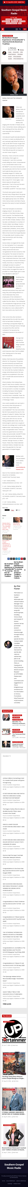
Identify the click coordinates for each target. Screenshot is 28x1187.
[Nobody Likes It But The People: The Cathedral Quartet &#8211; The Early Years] (7, 519)
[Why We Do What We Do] (17, 519)
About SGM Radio (10, 1181)
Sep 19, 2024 (7, 1117)
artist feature (16, 729)
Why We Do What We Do (16, 524)
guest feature (16, 717)
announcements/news (9, 1021)
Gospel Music (9, 19)
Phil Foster (13, 48)
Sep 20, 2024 (8, 1081)
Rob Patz (15, 1045)
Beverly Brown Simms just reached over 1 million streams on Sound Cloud (14, 1150)
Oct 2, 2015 (15, 737)
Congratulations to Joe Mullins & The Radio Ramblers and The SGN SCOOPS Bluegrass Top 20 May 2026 (14, 950)
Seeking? (10, 1183)
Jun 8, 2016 (15, 725)
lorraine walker (14, 21)
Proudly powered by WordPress (10, 1176)
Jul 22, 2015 (15, 747)
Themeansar (14, 1177)
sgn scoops (22, 21)
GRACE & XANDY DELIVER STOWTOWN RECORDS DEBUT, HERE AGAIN (13, 827)
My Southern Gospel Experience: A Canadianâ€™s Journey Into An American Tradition (6, 545)
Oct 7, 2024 (7, 1045)
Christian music (6, 21)
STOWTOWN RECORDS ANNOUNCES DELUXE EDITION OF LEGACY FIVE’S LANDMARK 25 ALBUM (13, 842)
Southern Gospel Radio (11, 23)
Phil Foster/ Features (7, 35)
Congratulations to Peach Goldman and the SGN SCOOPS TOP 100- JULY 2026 (14, 904)
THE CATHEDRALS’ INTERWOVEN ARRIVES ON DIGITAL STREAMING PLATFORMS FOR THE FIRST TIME (12, 935)
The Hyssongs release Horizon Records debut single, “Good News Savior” (13, 979)
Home (3, 1181)
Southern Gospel (17, 19)
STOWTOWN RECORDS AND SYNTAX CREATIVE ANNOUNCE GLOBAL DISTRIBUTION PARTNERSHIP (13, 796)
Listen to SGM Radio (21, 1181)
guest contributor (17, 715)
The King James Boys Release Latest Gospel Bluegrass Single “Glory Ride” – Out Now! (12, 1078)
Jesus (19, 23)
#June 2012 (16, 52)
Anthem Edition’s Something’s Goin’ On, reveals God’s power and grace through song (13, 780)
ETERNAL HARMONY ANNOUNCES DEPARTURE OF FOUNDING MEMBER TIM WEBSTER (13, 1114)
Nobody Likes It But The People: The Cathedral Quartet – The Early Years (6, 526)
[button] (20, 29)
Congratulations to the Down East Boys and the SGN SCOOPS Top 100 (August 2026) (13, 871)
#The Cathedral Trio (18, 58)
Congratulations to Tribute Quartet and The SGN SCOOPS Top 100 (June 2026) (14, 919)
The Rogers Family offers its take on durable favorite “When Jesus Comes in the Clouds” (14, 811)
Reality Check (17, 1183)
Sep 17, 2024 (7, 1152)
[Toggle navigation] (17, 29)
